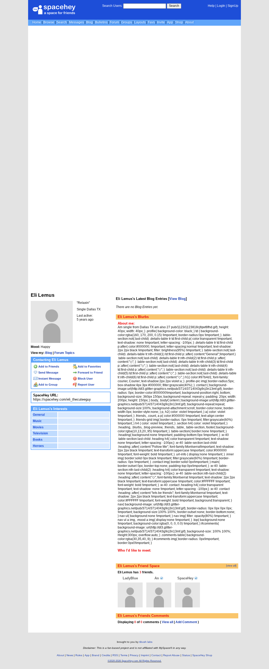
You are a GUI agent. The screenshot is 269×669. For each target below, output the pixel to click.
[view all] (231, 565)
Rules (78, 655)
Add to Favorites (89, 366)
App (170, 22)
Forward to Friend (90, 372)
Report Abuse (171, 655)
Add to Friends (48, 366)
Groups (126, 22)
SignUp (232, 6)
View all (167, 622)
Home (36, 22)
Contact (156, 655)
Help (211, 6)
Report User (85, 384)
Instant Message (49, 378)
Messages (76, 22)
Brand (95, 655)
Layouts (140, 22)
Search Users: (112, 6)
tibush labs (145, 641)
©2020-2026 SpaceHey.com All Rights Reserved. (135, 661)
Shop (179, 22)
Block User (85, 378)
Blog (89, 22)
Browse (48, 22)
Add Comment (186, 622)
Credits (106, 655)
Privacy (134, 655)
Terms (123, 655)
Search (174, 6)
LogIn (221, 6)
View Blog (177, 299)
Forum (114, 22)
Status (186, 655)
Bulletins (101, 22)
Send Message (48, 372)
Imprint (145, 655)
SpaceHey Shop (202, 655)
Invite (161, 22)
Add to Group (48, 384)
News (69, 655)
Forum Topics (64, 353)
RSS (115, 655)
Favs (151, 22)
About (189, 22)
